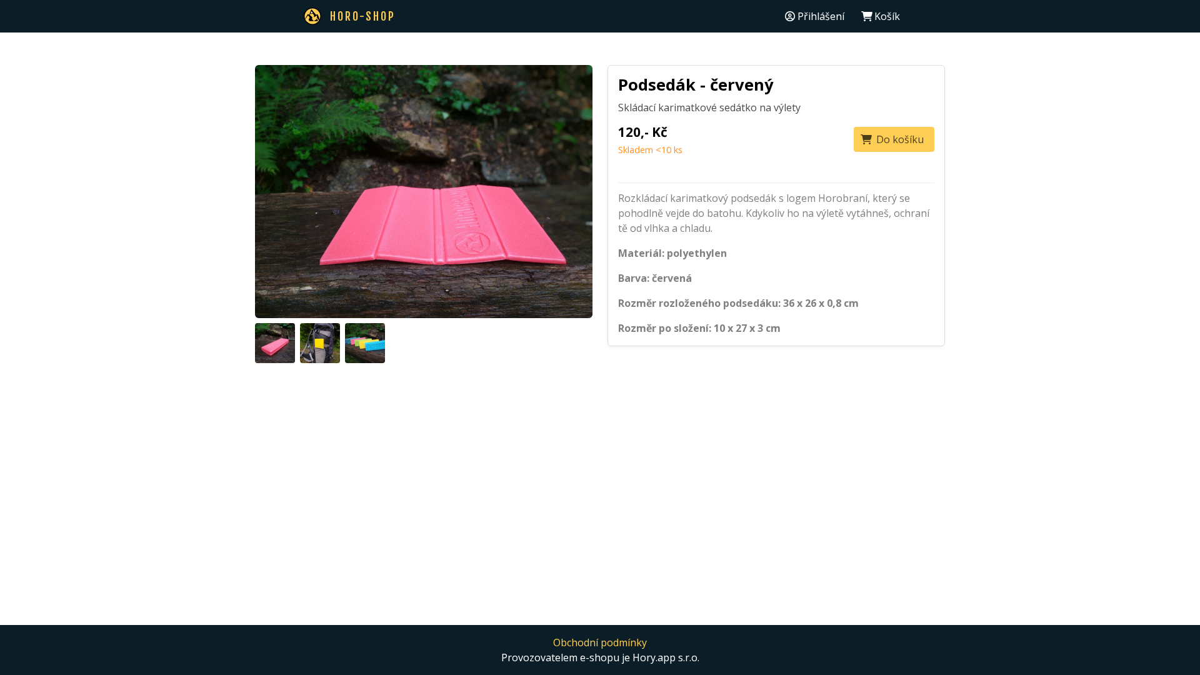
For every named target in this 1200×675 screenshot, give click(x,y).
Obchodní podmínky (600, 642)
